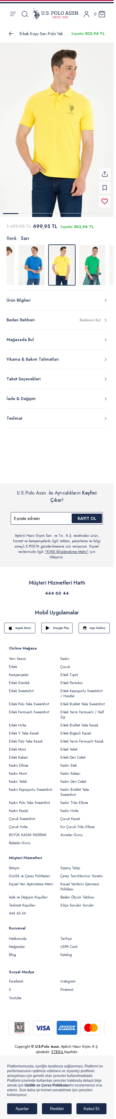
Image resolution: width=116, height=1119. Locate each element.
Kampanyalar (19, 671)
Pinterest (66, 986)
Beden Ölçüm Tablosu (77, 893)
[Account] (86, 14)
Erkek (13, 663)
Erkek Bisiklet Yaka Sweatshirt (82, 700)
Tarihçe (66, 935)
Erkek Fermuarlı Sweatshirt (29, 708)
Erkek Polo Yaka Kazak (26, 737)
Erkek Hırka (17, 721)
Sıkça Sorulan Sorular (77, 901)
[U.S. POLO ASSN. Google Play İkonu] (57, 624)
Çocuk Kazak (70, 815)
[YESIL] (92, 261)
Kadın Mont (18, 770)
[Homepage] (56, 14)
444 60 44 (57, 589)
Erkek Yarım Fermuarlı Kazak (82, 737)
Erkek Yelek (68, 745)
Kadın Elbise (18, 762)
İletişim (14, 864)
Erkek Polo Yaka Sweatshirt (29, 700)
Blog (12, 951)
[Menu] (13, 14)
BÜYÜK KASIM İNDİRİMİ (27, 831)
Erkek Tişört (69, 671)
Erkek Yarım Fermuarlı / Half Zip (82, 711)
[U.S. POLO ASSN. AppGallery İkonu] (94, 624)
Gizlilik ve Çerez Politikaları (29, 872)
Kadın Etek (68, 762)
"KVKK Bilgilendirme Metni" (67, 548)
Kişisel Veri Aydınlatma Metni (31, 880)
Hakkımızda (17, 935)
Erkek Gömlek (19, 679)
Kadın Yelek (18, 778)
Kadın (64, 655)
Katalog (66, 951)
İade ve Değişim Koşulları (28, 893)
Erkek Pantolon (71, 679)
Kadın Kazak (18, 807)
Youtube (15, 994)
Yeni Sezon (17, 655)
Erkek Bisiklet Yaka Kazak (79, 721)
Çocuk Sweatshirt (22, 815)
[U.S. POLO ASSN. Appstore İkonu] (19, 624)
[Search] (25, 14)
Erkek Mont (17, 745)
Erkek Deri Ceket (72, 754)
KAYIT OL (87, 515)
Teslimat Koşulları (22, 901)
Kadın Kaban (70, 770)
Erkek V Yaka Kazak (24, 729)
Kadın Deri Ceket (73, 778)
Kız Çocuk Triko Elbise (77, 823)
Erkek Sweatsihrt (21, 687)
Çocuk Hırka (18, 823)
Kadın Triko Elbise (74, 799)
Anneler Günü (71, 831)
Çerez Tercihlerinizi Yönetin (81, 872)
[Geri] (11, 33)
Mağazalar (17, 943)
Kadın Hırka (69, 807)
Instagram (68, 977)
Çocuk (65, 663)
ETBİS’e (57, 1048)
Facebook (16, 977)
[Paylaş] (105, 170)
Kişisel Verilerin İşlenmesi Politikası (79, 883)
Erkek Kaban (18, 754)
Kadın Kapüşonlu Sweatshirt (30, 786)
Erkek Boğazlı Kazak (75, 729)
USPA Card (68, 943)
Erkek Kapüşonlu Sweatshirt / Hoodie (81, 690)
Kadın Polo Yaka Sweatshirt (29, 799)
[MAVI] (31, 261)
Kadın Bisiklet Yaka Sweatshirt (74, 788)
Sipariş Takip (70, 864)
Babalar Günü (20, 839)
